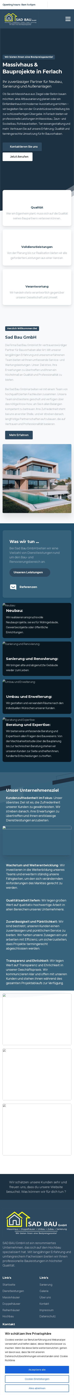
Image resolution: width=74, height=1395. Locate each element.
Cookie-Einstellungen (37, 1379)
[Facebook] (62, 4)
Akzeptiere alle (37, 1369)
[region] (37, 1361)
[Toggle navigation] (68, 19)
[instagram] (68, 4)
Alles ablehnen (37, 1388)
